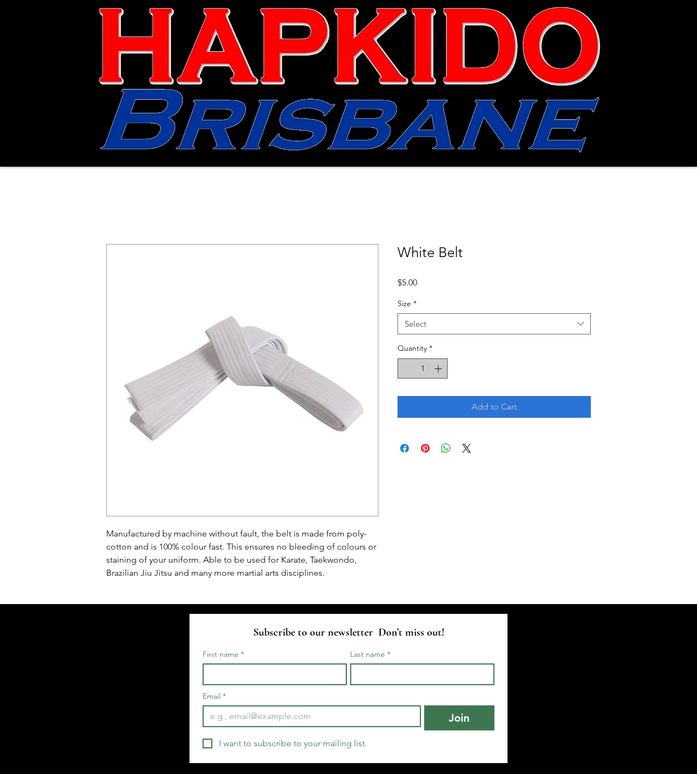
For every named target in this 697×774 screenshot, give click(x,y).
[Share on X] (466, 448)
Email (214, 696)
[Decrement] (406, 368)
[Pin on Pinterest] (425, 448)
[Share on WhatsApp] (446, 448)
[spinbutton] (422, 368)
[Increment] (439, 368)
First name (223, 654)
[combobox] (494, 323)
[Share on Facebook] (404, 448)
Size (407, 303)
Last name (370, 654)
